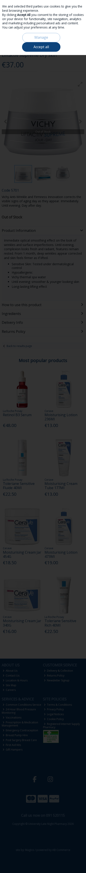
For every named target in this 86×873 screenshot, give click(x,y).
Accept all (41, 46)
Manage (41, 37)
